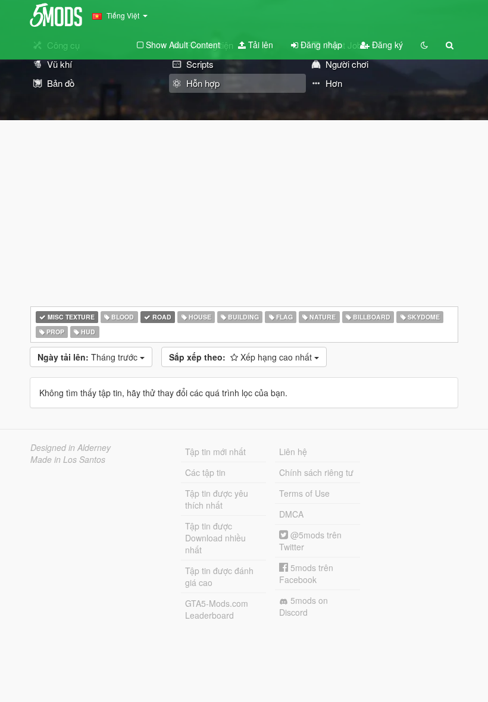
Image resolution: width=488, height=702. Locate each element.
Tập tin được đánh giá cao (219, 576)
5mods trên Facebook (306, 573)
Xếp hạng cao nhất (241, 357)
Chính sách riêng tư (316, 472)
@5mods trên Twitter (310, 541)
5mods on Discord (303, 606)
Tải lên (259, 45)
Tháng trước (88, 357)
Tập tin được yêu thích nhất (216, 499)
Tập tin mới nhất (215, 451)
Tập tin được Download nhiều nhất (215, 538)
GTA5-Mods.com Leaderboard (216, 609)
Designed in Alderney (70, 447)
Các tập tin (205, 472)
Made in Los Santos (67, 459)
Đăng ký (386, 45)
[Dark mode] (424, 44)
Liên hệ (293, 451)
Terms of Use (304, 493)
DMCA (291, 514)
